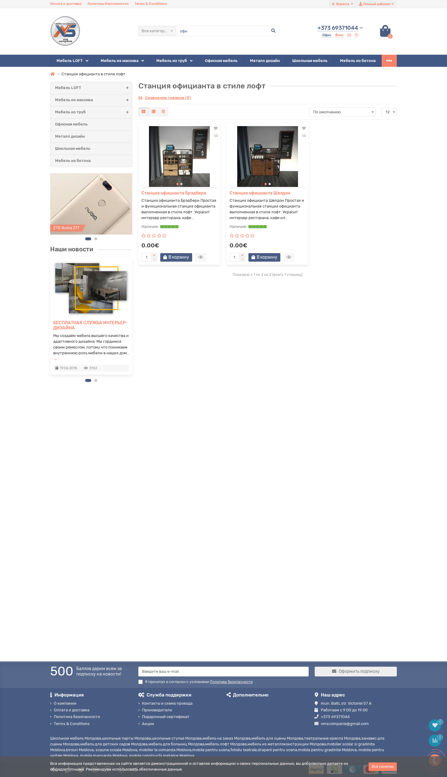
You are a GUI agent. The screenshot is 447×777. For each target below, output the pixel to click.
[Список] (153, 111)
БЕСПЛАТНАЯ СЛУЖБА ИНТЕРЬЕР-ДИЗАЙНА (90, 325)
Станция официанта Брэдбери (173, 193)
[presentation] (50, 316)
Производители (157, 710)
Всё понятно (383, 767)
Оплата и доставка (65, 4)
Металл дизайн (265, 60)
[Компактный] (163, 111)
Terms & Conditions (151, 4)
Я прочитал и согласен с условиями (199, 682)
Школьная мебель (309, 60)
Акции (148, 723)
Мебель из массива (119, 60)
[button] (88, 238)
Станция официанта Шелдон (260, 193)
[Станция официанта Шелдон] (268, 156)
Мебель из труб (171, 60)
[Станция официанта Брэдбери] (179, 156)
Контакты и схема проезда (167, 703)
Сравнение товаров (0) (168, 97)
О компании (65, 703)
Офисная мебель (221, 60)
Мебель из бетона (358, 60)
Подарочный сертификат (165, 716)
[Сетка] (143, 111)
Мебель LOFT (70, 60)
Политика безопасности (108, 4)
